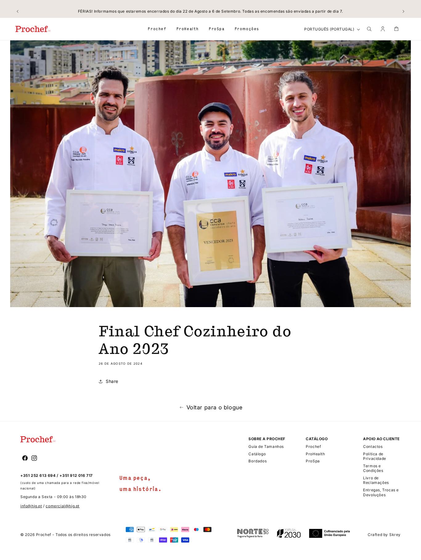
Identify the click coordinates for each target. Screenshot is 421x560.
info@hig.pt (31, 506)
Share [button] (112, 381)
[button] (157, 29)
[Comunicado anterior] (17, 11)
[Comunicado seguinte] (403, 11)
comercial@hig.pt (63, 506)
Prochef (43, 534)
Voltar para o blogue (214, 407)
